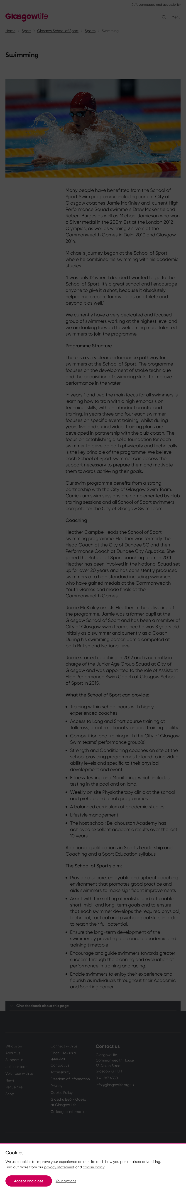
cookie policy (93, 1167)
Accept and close (28, 1181)
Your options (66, 1181)
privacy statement (59, 1167)
